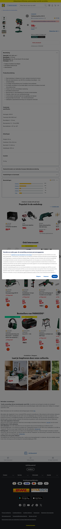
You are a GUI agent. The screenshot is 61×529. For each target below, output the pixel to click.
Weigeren (38, 276)
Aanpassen (46, 276)
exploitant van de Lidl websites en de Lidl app (21, 254)
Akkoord (55, 276)
